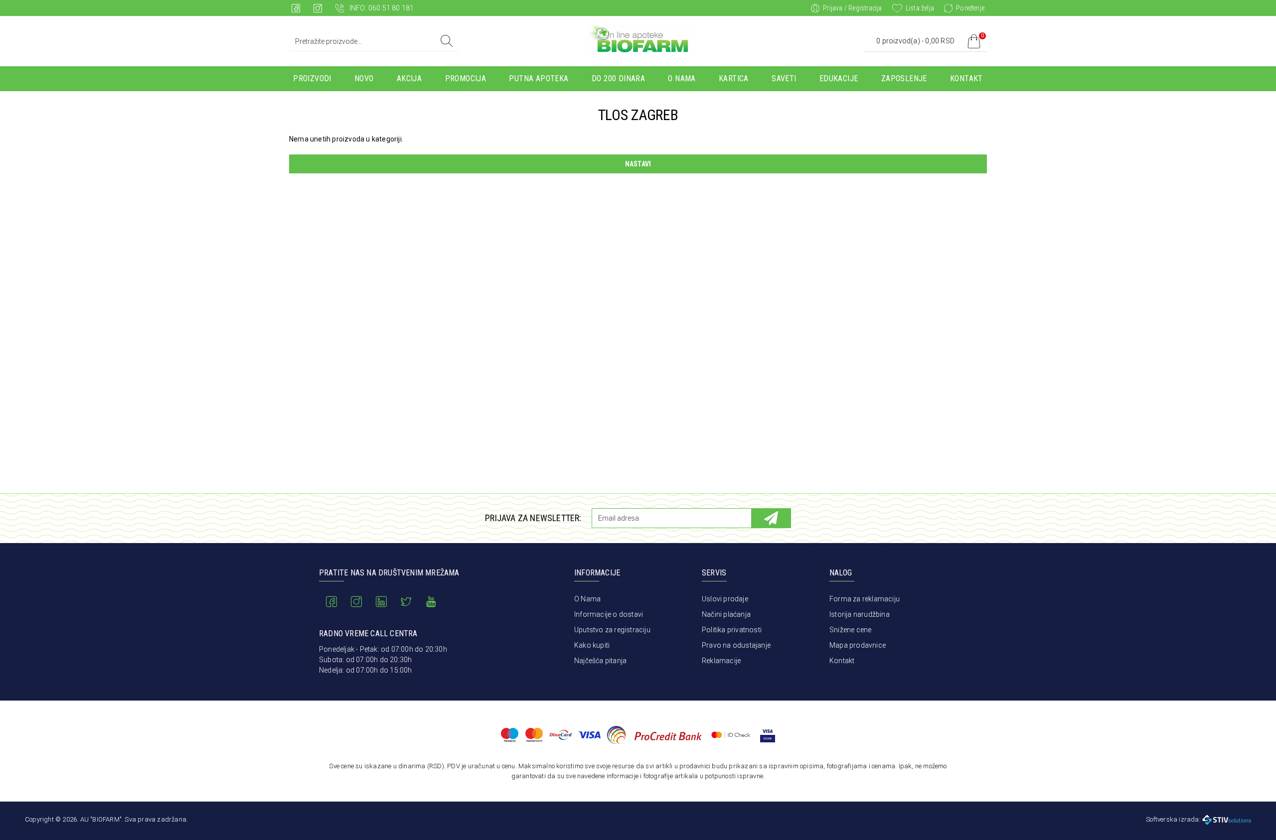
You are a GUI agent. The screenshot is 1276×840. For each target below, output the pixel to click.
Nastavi (638, 164)
